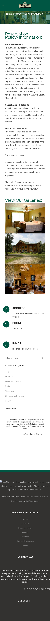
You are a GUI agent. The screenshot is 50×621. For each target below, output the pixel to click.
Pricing (8, 386)
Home (7, 372)
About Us (9, 377)
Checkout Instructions (14, 396)
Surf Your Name (32, 501)
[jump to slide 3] (27, 464)
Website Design (33, 497)
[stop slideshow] (29, 464)
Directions (9, 391)
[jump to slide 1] (21, 464)
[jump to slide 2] (24, 464)
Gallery (8, 401)
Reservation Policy (13, 381)
